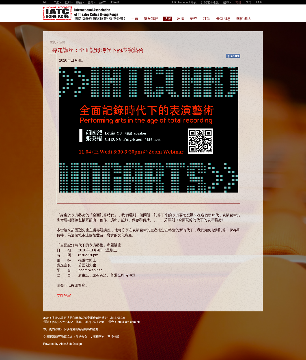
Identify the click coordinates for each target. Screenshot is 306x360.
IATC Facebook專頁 (184, 2)
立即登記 (64, 295)
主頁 (53, 42)
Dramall (115, 2)
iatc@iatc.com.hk (128, 322)
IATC (46, 2)
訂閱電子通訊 (210, 2)
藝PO (102, 2)
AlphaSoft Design (70, 343)
